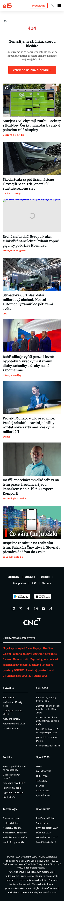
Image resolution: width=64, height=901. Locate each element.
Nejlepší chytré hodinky (15, 832)
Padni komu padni (12, 787)
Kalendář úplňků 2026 (14, 723)
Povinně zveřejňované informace (39, 892)
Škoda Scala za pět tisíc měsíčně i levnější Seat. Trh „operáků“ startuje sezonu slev (28, 183)
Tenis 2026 (41, 780)
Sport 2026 (42, 757)
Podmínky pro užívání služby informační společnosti (31, 875)
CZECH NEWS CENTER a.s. (44, 856)
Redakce (30, 576)
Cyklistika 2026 (43, 795)
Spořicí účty (42, 822)
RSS (34, 583)
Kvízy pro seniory (11, 718)
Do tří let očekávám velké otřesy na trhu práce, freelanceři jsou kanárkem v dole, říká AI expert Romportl (31, 486)
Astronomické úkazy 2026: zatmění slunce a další (47, 721)
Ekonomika (43, 809)
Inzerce (45, 576)
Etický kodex (14, 892)
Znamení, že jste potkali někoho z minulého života (48, 709)
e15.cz (6, 21)
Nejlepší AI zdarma (12, 827)
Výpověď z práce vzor (13, 792)
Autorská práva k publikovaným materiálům (31, 871)
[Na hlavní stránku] (7, 5)
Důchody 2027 (43, 832)
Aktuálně (8, 688)
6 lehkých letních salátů (48, 745)
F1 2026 (40, 785)
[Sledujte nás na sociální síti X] (21, 608)
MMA (39, 766)
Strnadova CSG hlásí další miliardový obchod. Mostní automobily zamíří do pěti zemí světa (28, 302)
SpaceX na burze (11, 818)
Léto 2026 (42, 688)
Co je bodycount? (11, 728)
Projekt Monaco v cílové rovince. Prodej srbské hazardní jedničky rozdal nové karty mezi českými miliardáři (29, 425)
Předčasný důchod (45, 818)
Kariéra (46, 583)
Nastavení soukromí (19, 884)
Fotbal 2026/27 (43, 771)
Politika (7, 757)
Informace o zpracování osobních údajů (26, 880)
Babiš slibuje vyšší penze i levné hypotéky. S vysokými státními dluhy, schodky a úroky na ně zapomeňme (28, 363)
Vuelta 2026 (40, 675)
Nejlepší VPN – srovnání (15, 837)
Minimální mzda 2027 (47, 837)
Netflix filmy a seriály (13, 842)
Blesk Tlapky (33, 648)
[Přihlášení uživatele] (52, 5)
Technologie (10, 809)
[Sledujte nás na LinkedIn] (13, 608)
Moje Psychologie (13, 648)
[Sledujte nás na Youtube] (43, 608)
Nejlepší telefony (11, 822)
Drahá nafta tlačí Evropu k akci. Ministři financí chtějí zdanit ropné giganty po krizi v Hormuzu (31, 241)
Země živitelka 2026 (46, 842)
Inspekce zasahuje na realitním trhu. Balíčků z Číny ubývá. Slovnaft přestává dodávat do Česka (31, 547)
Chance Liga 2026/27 (18, 675)
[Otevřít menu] (59, 5)
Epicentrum (9, 697)
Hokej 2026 (41, 776)
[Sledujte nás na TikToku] (51, 608)
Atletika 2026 (42, 790)
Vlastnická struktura (42, 884)
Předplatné (19, 583)
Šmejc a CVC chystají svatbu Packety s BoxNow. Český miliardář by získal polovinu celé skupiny (32, 125)
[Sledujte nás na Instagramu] (36, 608)
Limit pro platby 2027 (47, 827)
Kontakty (13, 576)
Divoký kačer (9, 797)
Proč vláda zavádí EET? (14, 782)
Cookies (52, 880)
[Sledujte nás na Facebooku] (28, 608)
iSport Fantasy (22, 653)
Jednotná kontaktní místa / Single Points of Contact (31, 888)
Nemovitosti (20, 659)
